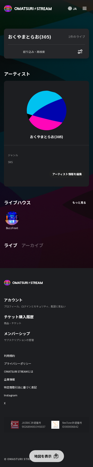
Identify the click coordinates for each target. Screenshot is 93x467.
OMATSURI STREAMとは (18, 371)
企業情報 (9, 379)
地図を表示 (43, 456)
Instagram (10, 395)
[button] (37, 37)
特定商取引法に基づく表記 (20, 387)
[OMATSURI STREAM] (28, 8)
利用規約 (9, 356)
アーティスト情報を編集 (67, 174)
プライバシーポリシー (17, 363)
